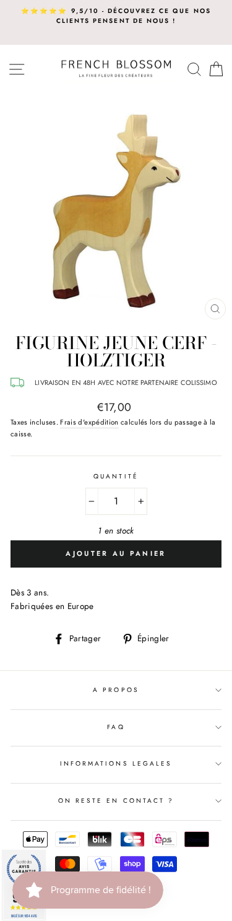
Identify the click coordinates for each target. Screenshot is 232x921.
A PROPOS (116, 689)
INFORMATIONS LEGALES (116, 763)
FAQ (115, 727)
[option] (116, 16)
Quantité (115, 476)
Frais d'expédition (89, 422)
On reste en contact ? (116, 800)
